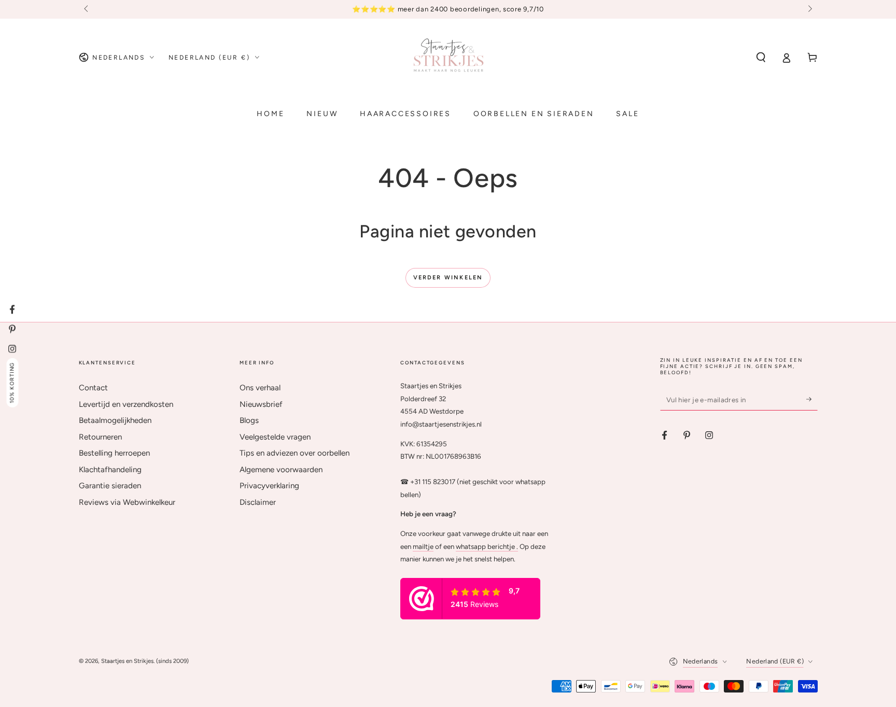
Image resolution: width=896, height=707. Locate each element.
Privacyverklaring (269, 485)
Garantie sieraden (110, 485)
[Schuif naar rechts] (809, 9)
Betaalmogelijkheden (115, 420)
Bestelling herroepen (114, 453)
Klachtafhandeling (110, 469)
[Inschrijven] (812, 399)
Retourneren (100, 437)
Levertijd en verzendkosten (126, 404)
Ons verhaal (260, 387)
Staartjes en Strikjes (127, 660)
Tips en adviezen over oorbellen (294, 453)
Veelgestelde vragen (275, 437)
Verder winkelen (448, 277)
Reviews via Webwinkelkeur (127, 502)
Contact (93, 387)
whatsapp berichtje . (487, 546)
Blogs (249, 420)
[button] (761, 57)
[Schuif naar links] (87, 9)
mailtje (423, 546)
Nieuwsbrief (261, 404)
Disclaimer (258, 502)
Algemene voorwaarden (281, 469)
